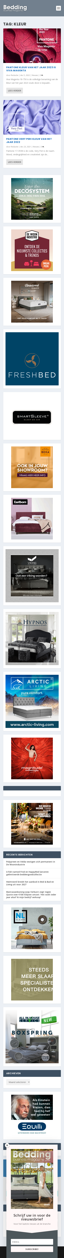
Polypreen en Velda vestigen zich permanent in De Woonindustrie (30, 863)
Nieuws (35, 75)
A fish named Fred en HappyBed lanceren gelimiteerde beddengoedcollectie (27, 873)
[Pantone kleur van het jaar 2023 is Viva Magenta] (32, 45)
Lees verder (14, 90)
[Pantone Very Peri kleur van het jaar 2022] (32, 117)
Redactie (14, 75)
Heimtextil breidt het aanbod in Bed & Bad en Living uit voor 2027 (30, 883)
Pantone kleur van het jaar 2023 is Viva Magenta (31, 69)
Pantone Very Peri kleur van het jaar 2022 (29, 140)
